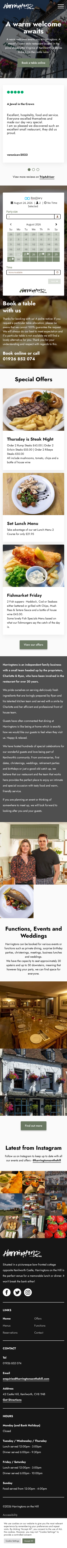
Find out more (33, 1126)
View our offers (33, 645)
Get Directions (12, 1400)
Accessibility (10, 1515)
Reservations (10, 1333)
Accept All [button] (28, 1540)
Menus (6, 1326)
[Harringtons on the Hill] (18, 6)
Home (7, 1319)
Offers (37, 1319)
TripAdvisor (47, 177)
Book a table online (33, 63)
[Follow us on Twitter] (17, 1296)
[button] (29, 169)
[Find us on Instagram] (28, 1296)
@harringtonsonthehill (47, 1160)
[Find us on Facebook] (7, 1296)
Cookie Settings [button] (12, 1540)
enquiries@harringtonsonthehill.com (26, 1379)
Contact (38, 1333)
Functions (39, 1326)
